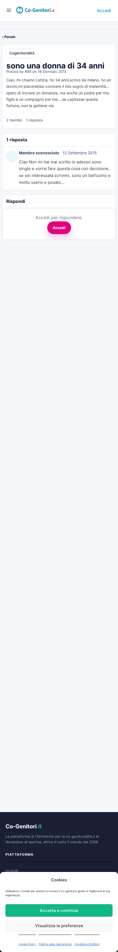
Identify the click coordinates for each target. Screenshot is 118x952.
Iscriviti (11, 870)
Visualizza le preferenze (59, 925)
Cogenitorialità (21, 53)
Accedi (104, 10)
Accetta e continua (59, 910)
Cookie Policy (27, 944)
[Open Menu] (8, 10)
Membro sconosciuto (39, 152)
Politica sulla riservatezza (55, 944)
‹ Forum (8, 37)
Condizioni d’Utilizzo (87, 944)
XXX (28, 71)
